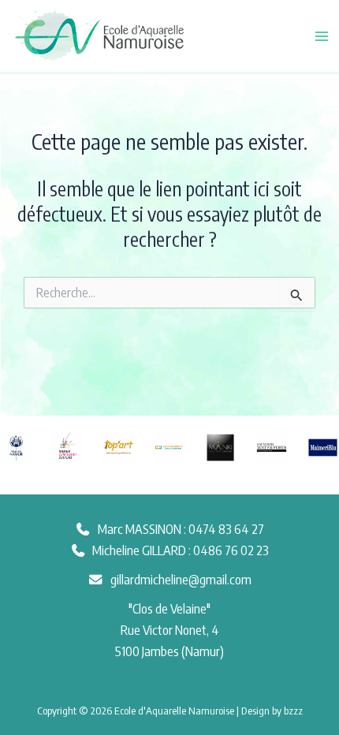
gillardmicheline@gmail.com (180, 579)
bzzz (293, 710)
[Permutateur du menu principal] (321, 36)
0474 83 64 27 (226, 528)
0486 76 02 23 (231, 550)
